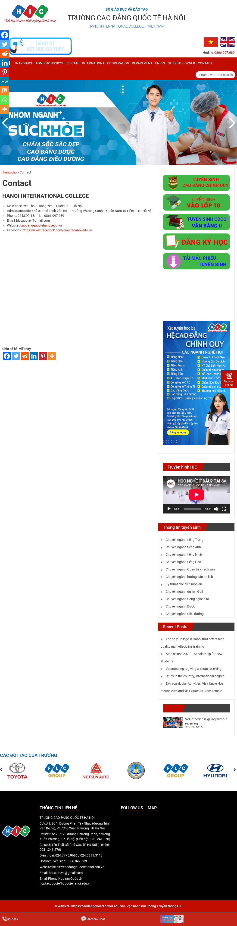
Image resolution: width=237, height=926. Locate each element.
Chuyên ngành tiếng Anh (183, 547)
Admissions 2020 (49, 63)
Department (142, 63)
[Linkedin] (34, 356)
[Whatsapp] (4, 99)
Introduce (24, 63)
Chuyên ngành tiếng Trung (184, 540)
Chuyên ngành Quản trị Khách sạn (190, 569)
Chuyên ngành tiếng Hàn (183, 562)
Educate (72, 63)
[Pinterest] (43, 356)
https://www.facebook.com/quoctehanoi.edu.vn (57, 230)
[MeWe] (4, 81)
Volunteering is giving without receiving (193, 669)
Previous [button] (6, 122)
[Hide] (2, 118)
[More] (52, 356)
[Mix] (4, 90)
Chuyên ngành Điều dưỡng (185, 614)
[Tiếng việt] (211, 42)
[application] (196, 494)
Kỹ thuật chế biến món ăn (184, 584)
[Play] (169, 509)
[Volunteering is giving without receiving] (173, 722)
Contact (205, 63)
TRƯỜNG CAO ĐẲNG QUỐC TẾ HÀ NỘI (126, 18)
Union (160, 63)
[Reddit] (25, 356)
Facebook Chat (95, 919)
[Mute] (216, 509)
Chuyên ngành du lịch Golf (184, 591)
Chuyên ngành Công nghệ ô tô (187, 599)
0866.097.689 (224, 52)
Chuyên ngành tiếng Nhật (184, 554)
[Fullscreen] (223, 509)
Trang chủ (9, 172)
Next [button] (231, 122)
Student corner (181, 63)
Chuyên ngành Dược (180, 606)
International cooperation (105, 63)
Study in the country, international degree (195, 676)
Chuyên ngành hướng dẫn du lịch (189, 577)
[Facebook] (7, 356)
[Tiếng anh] (227, 42)
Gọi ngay (12, 919)
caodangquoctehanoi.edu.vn (41, 225)
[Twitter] (16, 356)
